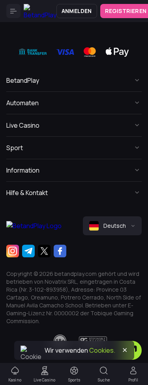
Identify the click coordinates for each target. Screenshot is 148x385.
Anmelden (77, 11)
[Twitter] (44, 251)
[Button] (13, 11)
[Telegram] (28, 251)
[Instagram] (12, 251)
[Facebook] (60, 251)
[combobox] (112, 225)
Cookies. (102, 350)
